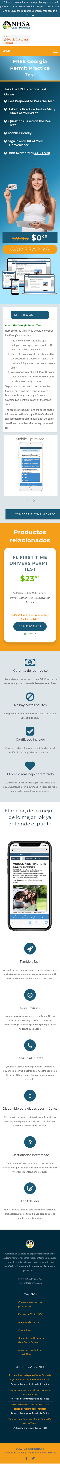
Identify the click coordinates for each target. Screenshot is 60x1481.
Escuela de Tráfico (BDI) (30, 1314)
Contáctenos (25, 1330)
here (7, 404)
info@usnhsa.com (33, 1282)
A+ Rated (41, 153)
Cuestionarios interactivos (30, 1155)
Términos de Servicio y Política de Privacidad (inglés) (29, 1452)
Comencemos (30, 626)
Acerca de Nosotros (28, 1322)
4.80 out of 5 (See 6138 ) (30, 592)
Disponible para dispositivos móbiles (30, 1108)
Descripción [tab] (23, 314)
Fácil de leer (30, 1201)
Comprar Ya (30, 249)
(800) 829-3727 (34, 1278)
